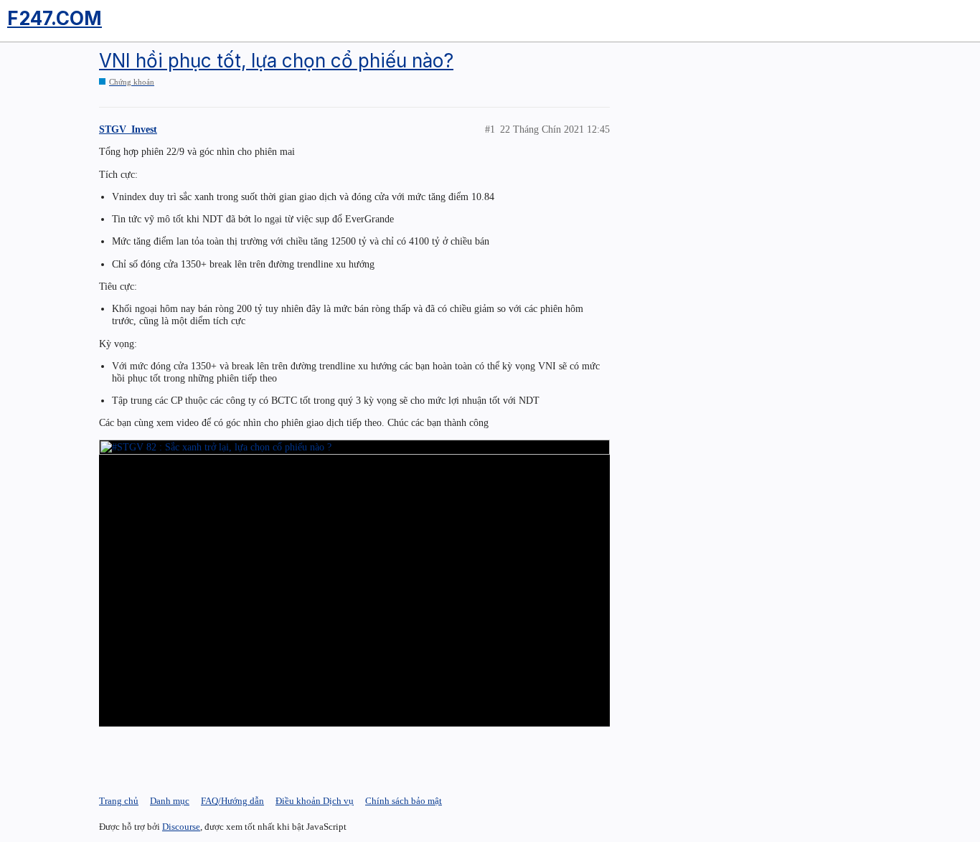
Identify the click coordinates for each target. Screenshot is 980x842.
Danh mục (169, 800)
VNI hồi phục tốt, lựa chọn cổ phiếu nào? (276, 60)
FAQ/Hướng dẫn (232, 800)
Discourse (181, 826)
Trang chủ (118, 800)
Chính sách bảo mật (403, 800)
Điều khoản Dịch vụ (314, 800)
